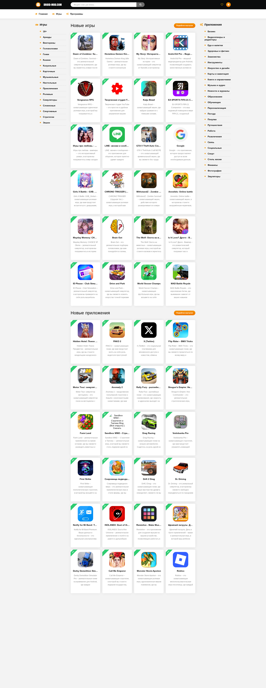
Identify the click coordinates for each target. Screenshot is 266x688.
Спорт (211, 153)
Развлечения (215, 136)
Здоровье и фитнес (218, 51)
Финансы (213, 165)
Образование (215, 96)
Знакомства (214, 56)
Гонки (46, 54)
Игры (59, 14)
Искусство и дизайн (218, 68)
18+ (45, 31)
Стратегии (48, 117)
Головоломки (50, 48)
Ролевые (48, 94)
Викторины (49, 43)
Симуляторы (50, 100)
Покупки (212, 119)
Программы (76, 14)
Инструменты (215, 62)
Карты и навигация (218, 74)
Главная (43, 14)
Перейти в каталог (184, 25)
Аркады (47, 37)
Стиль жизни (215, 159)
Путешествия (215, 125)
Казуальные (49, 65)
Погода (212, 113)
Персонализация (217, 108)
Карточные (49, 71)
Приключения (50, 88)
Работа (211, 131)
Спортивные (50, 111)
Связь (211, 142)
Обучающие (214, 102)
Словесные (49, 105)
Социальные (215, 148)
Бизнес (211, 31)
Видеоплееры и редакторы (215, 38)
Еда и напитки (215, 45)
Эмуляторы (214, 176)
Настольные (49, 83)
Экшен (46, 122)
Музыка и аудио (216, 85)
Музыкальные (50, 77)
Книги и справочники (219, 79)
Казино (47, 60)
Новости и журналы (219, 91)
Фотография (214, 170)
